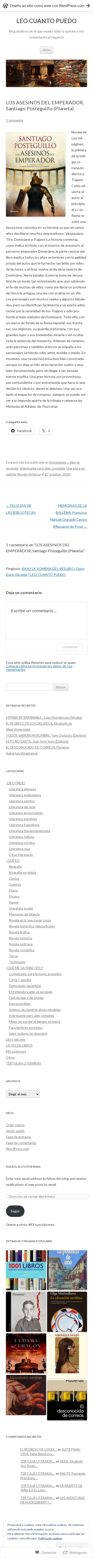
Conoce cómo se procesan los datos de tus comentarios (39, 668)
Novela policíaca (20, 944)
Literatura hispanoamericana (29, 831)
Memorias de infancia (24, 914)
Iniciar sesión (15, 1131)
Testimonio (17, 962)
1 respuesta (14, 120)
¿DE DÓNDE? (16, 783)
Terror (13, 956)
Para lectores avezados (26, 1028)
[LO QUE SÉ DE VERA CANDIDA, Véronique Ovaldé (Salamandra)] (67, 1356)
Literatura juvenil (21, 908)
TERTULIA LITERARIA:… (37, 1461)
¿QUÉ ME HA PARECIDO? (24, 968)
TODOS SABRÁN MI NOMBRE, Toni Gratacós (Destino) (46, 735)
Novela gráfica (19, 932)
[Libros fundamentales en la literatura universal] (26, 1270)
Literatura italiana (21, 837)
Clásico (14, 878)
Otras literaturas (21, 855)
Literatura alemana (22, 789)
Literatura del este (22, 807)
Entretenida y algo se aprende (30, 992)
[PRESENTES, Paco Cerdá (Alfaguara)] (26, 1312)
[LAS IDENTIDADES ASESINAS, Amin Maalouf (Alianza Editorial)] (26, 1395)
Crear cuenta (15, 1125)
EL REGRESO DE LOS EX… (38, 1449)
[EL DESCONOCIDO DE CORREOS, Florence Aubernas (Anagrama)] (67, 1400)
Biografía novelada (22, 873)
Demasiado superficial (25, 986)
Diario (13, 890)
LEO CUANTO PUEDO (46, 20)
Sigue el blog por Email (23, 1166)
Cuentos (15, 884)
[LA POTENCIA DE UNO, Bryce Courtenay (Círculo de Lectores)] (67, 1270)
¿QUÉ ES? (13, 861)
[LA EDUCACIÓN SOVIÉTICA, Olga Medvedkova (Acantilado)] (67, 1312)
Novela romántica (21, 950)
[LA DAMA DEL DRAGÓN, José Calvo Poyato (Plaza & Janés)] (26, 1353)
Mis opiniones (16, 1051)
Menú (46, 49)
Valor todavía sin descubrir (28, 1034)
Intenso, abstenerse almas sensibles (35, 1010)
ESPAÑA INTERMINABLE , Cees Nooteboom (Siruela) (44, 717)
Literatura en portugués (26, 813)
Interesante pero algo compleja (42, 468)
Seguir (15, 1211)
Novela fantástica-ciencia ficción (32, 926)
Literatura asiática (22, 801)
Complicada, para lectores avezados (35, 974)
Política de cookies (50, 1538)
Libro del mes (15, 1039)
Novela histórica (29, 474)
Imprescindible (19, 1004)
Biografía (15, 867)
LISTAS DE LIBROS (19, 1045)
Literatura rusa (19, 849)
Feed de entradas (18, 1137)
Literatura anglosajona (25, 795)
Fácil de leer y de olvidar (26, 998)
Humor (14, 902)
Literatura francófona (24, 825)
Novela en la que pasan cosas (30, 920)
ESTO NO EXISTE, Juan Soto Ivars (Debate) (37, 741)
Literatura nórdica (22, 843)
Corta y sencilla (20, 980)
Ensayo (14, 896)
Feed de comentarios (21, 1143)
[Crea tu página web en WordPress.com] (46, 5)
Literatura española (23, 819)
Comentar (70, 647)
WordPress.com (17, 1149)
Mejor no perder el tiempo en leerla (34, 1022)
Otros (10, 1057)
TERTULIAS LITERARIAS (23, 1063)
